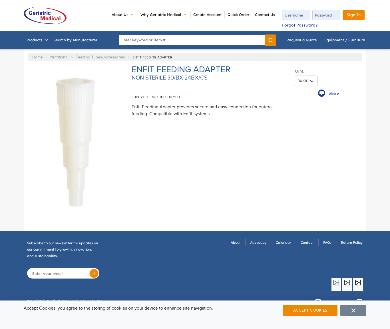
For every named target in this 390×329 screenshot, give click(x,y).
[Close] (353, 310)
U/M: (299, 71)
